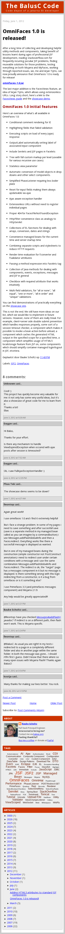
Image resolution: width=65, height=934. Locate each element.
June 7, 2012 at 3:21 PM (15, 603)
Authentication (38, 754)
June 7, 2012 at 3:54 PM (15, 670)
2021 (9, 837)
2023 (9, 830)
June (12, 889)
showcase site (18, 305)
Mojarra (37, 777)
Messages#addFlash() (48, 617)
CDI (55, 753)
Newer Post (9, 703)
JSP (38, 773)
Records (41, 786)
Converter (13, 759)
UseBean (47, 797)
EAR (17, 764)
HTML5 (8, 770)
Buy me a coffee (26, 740)
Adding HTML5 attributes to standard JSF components (33, 893)
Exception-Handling (51, 764)
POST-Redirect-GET (50, 784)
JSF (18, 773)
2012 (9, 871)
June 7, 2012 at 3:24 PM (15, 630)
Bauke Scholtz (12, 609)
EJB (35, 764)
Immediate (24, 770)
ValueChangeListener (35, 800)
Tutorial (10, 797)
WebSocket (28, 802)
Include (34, 770)
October (14, 881)
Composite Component (33, 756)
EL (40, 764)
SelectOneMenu (36, 788)
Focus (37, 767)
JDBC (57, 769)
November (16, 878)
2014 (9, 863)
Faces (21, 766)
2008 (9, 918)
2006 (9, 926)
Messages (28, 777)
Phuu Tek (9, 484)
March (13, 903)
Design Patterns (27, 761)
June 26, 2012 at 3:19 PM (15, 691)
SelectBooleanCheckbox (16, 789)
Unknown (9, 383)
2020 (9, 841)
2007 (9, 922)
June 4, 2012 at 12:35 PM (15, 478)
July (12, 885)
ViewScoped (12, 802)
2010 (9, 911)
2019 (9, 845)
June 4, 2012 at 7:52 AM (15, 457)
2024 (9, 826)
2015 (9, 859)
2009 (9, 915)
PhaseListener (31, 783)
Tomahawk (33, 794)
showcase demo (41, 98)
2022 (9, 834)
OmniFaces (23, 363)
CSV (27, 759)
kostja (8, 676)
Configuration (53, 756)
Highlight (55, 767)
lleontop (9, 504)
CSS (22, 759)
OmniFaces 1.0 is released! (24, 898)
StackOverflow (48, 791)
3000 (9, 815)
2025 (9, 823)
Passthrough (51, 781)
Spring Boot (32, 792)
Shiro (22, 792)
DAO (54, 759)
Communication (13, 756)
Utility (56, 797)
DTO (55, 761)
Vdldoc (50, 800)
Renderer (51, 786)
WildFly (56, 802)
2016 (9, 856)
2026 (9, 819)
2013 (9, 867)
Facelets (11, 766)
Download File (43, 761)
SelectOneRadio (52, 789)
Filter (29, 766)
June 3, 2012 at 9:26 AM (15, 417)
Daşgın (8, 423)
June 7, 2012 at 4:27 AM (15, 498)
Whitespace (46, 803)
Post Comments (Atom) (31, 710)
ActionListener (12, 754)
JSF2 (13, 363)
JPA (11, 773)
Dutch (9, 764)
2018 (9, 848)
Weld (37, 803)
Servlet (13, 791)
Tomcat (45, 794)
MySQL (46, 777)
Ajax (28, 753)
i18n (15, 770)
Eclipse (25, 764)
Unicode (21, 797)
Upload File (34, 797)
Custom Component (41, 759)
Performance (14, 783)
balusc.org (38, 734)
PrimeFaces (15, 786)
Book (48, 754)
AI (21, 753)
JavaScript (45, 769)
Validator (17, 799)
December (15, 874)
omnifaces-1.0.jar (13, 83)
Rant (34, 786)
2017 (9, 852)
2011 (9, 907)
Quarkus (26, 786)
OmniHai (37, 780)
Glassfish (46, 767)
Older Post (56, 703)
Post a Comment (12, 697)
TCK (24, 795)
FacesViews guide (12, 98)
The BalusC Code (32, 6)
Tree (53, 795)
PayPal (50, 740)
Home (33, 703)
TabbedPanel (15, 795)
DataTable (12, 761)
